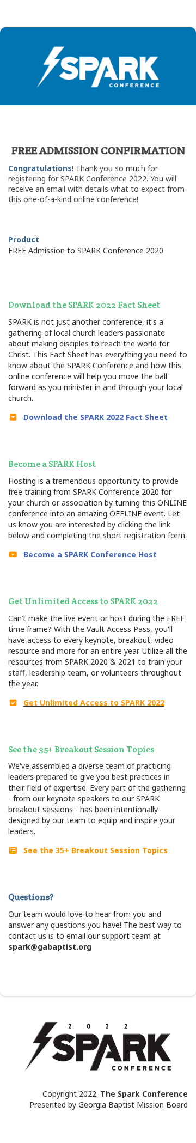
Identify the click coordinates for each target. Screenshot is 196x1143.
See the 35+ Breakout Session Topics (95, 850)
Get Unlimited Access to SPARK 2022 (93, 702)
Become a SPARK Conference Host (90, 554)
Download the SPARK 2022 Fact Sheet (95, 417)
